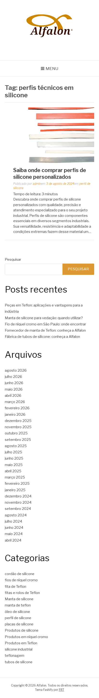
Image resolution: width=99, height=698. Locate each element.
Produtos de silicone (21, 630)
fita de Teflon (15, 586)
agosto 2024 (16, 515)
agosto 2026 (16, 370)
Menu (52, 68)
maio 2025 (14, 465)
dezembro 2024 (18, 496)
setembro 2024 (18, 509)
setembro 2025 (18, 440)
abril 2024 (13, 540)
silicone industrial (18, 649)
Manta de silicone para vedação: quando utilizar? (44, 318)
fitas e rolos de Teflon (22, 593)
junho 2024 (14, 527)
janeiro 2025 (15, 490)
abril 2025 (13, 471)
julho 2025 (13, 452)
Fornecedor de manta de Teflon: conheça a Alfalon (45, 330)
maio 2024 (14, 534)
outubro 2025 (16, 433)
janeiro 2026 (15, 414)
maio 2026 (14, 389)
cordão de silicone (19, 574)
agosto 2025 (16, 446)
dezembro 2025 (18, 421)
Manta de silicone (19, 599)
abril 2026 (13, 395)
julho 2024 (13, 521)
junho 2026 (14, 383)
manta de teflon (18, 605)
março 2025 (15, 477)
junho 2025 (14, 458)
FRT (61, 690)
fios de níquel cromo (21, 580)
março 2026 (15, 402)
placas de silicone (19, 624)
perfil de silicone (18, 618)
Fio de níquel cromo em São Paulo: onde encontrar (45, 324)
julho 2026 (13, 377)
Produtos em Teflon (21, 643)
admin (37, 183)
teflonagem (14, 655)
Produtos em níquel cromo (26, 637)
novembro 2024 (18, 502)
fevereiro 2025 (17, 483)
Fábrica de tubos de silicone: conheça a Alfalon (42, 337)
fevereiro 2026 (17, 408)
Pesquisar (13, 259)
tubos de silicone (18, 662)
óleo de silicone (17, 612)
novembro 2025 (18, 427)
